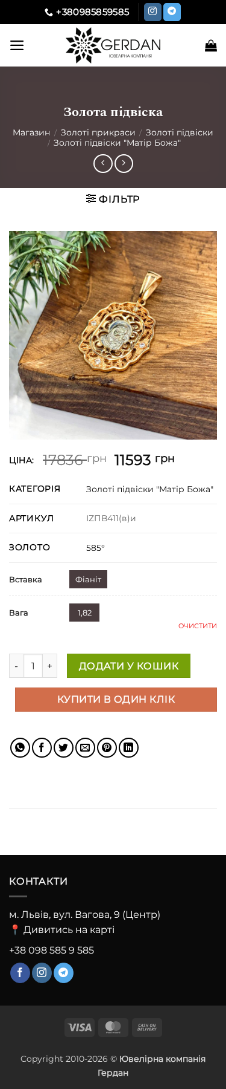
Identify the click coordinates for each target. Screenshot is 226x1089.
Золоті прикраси (98, 132)
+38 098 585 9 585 (51, 950)
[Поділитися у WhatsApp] (20, 748)
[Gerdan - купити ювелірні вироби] (113, 45)
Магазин (31, 132)
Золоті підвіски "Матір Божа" (117, 142)
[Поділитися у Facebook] (42, 748)
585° (95, 547)
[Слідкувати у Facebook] (20, 973)
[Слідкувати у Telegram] (172, 12)
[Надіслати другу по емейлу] (85, 748)
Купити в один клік (116, 699)
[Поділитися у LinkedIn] (129, 748)
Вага (18, 612)
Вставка (25, 579)
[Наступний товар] (102, 163)
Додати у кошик (129, 666)
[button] (17, 45)
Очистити (197, 626)
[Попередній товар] (124, 163)
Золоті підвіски (179, 132)
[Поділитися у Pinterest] (107, 748)
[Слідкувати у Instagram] (153, 12)
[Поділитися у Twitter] (64, 748)
